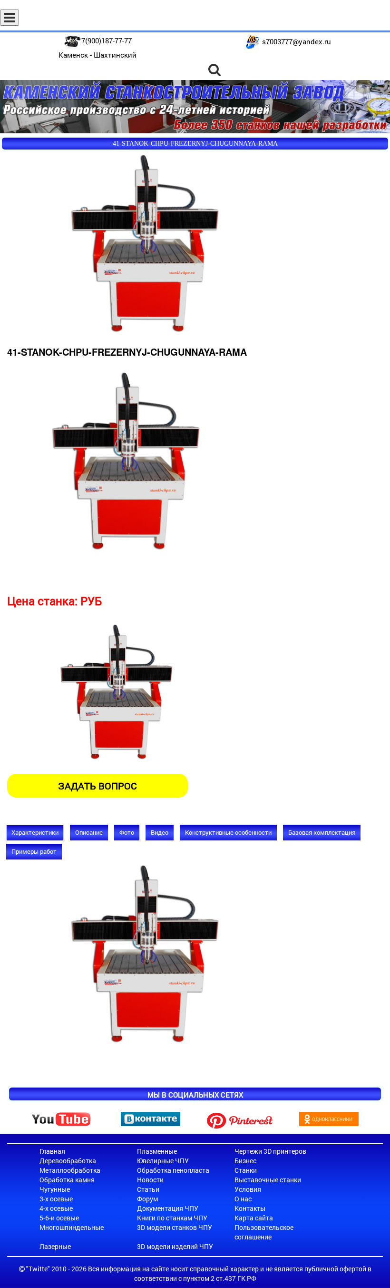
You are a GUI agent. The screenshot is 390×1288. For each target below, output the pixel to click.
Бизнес (245, 1160)
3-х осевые (56, 1198)
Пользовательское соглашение (263, 1232)
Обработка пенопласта (173, 1170)
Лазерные (55, 1246)
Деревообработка (67, 1160)
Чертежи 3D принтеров (270, 1151)
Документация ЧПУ (167, 1208)
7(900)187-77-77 (106, 40)
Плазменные (157, 1151)
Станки (245, 1170)
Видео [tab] (159, 832)
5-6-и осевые (59, 1217)
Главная (52, 1151)
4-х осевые (56, 1208)
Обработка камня (67, 1179)
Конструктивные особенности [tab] (228, 832)
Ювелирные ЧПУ (163, 1160)
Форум (147, 1198)
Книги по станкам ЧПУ (172, 1217)
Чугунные (54, 1189)
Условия (247, 1189)
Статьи (148, 1189)
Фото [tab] (126, 832)
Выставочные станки (267, 1179)
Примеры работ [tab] (34, 851)
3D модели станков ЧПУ (174, 1227)
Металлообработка (69, 1170)
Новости (150, 1179)
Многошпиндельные (71, 1227)
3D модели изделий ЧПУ (175, 1246)
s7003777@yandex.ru (296, 41)
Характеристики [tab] (34, 832)
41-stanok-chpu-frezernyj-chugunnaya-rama (195, 143)
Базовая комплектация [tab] (321, 832)
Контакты (249, 1208)
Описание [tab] (89, 832)
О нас (243, 1198)
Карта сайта (253, 1217)
